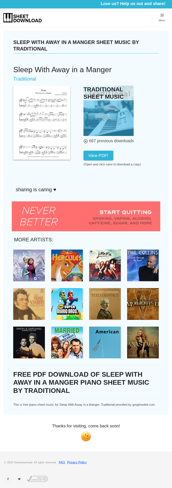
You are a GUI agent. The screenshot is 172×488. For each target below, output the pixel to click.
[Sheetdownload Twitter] (19, 479)
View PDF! (98, 155)
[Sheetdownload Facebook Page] (8, 479)
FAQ (62, 462)
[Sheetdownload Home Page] (22, 17)
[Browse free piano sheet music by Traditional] (108, 110)
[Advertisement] (117, 176)
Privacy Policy (77, 462)
